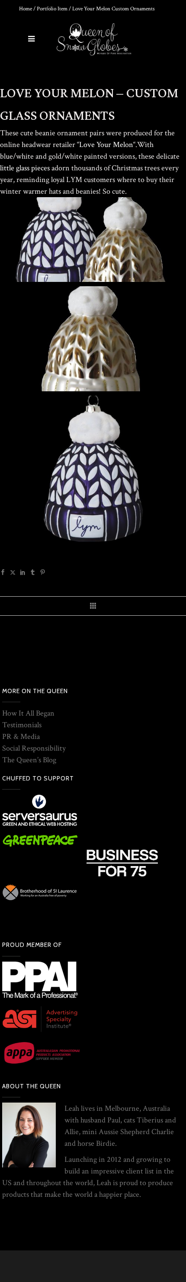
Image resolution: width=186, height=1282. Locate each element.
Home (25, 9)
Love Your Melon (106, 145)
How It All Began (28, 713)
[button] (93, 239)
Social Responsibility (34, 748)
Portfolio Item (52, 9)
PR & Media (21, 737)
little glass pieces (25, 168)
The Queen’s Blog (29, 760)
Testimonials (22, 725)
